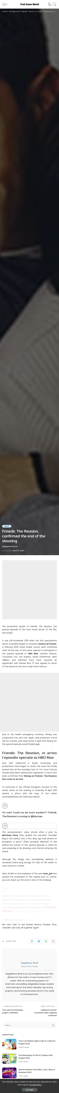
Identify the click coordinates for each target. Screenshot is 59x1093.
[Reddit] (53, 941)
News (6, 526)
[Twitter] (39, 941)
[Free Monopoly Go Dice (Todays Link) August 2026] (9, 1058)
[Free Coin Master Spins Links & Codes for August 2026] (9, 1044)
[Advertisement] (29, 589)
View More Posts (29, 966)
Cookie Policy (35, 1085)
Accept (29, 1090)
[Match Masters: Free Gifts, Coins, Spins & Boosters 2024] (9, 1072)
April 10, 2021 (30, 919)
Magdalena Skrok (9, 546)
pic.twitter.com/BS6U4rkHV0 (29, 911)
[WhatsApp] (46, 941)
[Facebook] (32, 941)
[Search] (54, 4)
